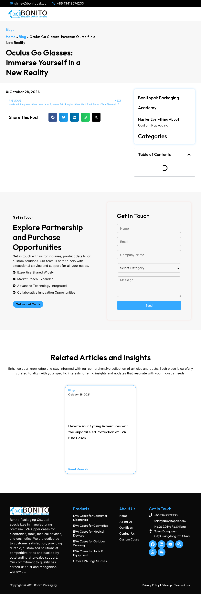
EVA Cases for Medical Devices (88, 533)
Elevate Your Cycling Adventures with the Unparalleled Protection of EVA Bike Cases (98, 432)
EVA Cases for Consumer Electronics (90, 518)
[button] (52, 117)
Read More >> (78, 469)
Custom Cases (129, 539)
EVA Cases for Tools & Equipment (88, 553)
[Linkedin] (161, 544)
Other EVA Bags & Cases (90, 561)
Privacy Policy (151, 585)
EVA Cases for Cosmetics (90, 525)
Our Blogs (126, 527)
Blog (22, 36)
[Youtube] (170, 544)
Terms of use (182, 585)
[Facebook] (153, 544)
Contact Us (127, 533)
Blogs (10, 29)
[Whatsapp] (153, 552)
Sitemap (167, 585)
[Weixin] (161, 552)
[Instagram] (179, 544)
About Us (125, 522)
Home (11, 36)
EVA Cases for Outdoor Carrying (89, 543)
